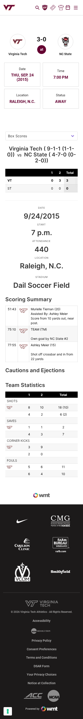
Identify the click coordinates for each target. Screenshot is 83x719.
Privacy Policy (41, 640)
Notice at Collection (42, 683)
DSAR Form (41, 666)
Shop (60, 7)
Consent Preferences (41, 649)
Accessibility (41, 620)
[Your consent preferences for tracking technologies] (8, 711)
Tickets (52, 7)
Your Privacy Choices (41, 674)
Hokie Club (44, 7)
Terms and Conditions (41, 657)
